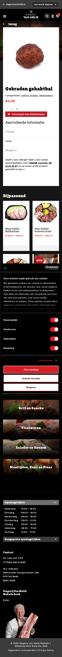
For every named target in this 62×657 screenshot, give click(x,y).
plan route (9, 580)
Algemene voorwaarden (22, 650)
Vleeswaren (46, 95)
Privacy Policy (46, 650)
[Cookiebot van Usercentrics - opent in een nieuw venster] (45, 268)
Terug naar (15, 4)
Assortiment (5, 16)
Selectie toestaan (31, 378)
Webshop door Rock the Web (31, 646)
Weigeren (31, 387)
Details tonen (46, 360)
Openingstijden (15, 502)
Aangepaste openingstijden (22, 539)
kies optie (16, 248)
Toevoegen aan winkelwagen (28, 114)
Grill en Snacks (29, 95)
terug (12, 24)
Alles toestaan (31, 369)
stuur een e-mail (15, 562)
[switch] (54, 329)
